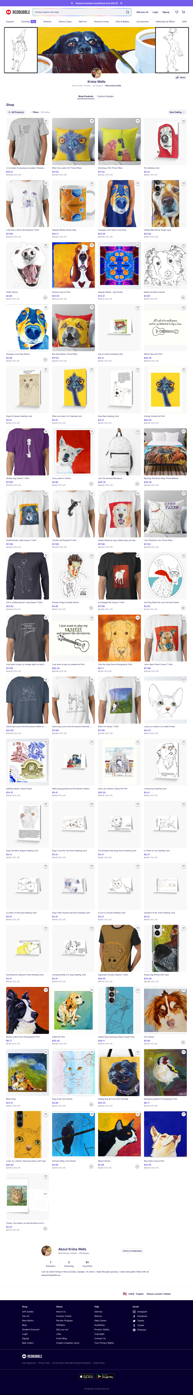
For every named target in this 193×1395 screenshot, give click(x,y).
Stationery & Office (165, 21)
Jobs (58, 1334)
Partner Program (64, 1320)
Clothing (28, 21)
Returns (98, 1316)
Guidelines (99, 1325)
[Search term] (127, 12)
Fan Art (26, 1316)
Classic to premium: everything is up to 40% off (96, 3)
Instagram (142, 1311)
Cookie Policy (99, 1363)
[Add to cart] (45, 297)
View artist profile (113, 85)
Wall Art (83, 21)
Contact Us (100, 1338)
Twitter (140, 1320)
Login (25, 1334)
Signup (25, 1338)
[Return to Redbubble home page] (18, 12)
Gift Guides (27, 1311)
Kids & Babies (122, 21)
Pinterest (141, 1329)
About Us (61, 1311)
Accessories (142, 21)
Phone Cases (65, 21)
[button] (96, 3)
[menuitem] (10, 21)
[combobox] (82, 12)
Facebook (142, 1316)
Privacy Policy (44, 1363)
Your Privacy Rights (104, 1343)
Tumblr (140, 1325)
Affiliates (60, 1325)
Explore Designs (106, 96)
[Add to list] (46, 121)
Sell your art (62, 1329)
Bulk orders (27, 1343)
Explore (10, 21)
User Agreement (29, 1363)
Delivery (98, 1311)
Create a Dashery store (67, 1343)
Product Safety (101, 1329)
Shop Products (85, 96)
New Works (27, 1320)
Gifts (184, 21)
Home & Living (101, 21)
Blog (24, 1325)
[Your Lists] (177, 12)
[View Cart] (184, 12)
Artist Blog (61, 1338)
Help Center (100, 1320)
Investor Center (64, 1316)
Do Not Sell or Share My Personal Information (71, 1363)
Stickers (47, 21)
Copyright (99, 1334)
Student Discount (30, 1329)
